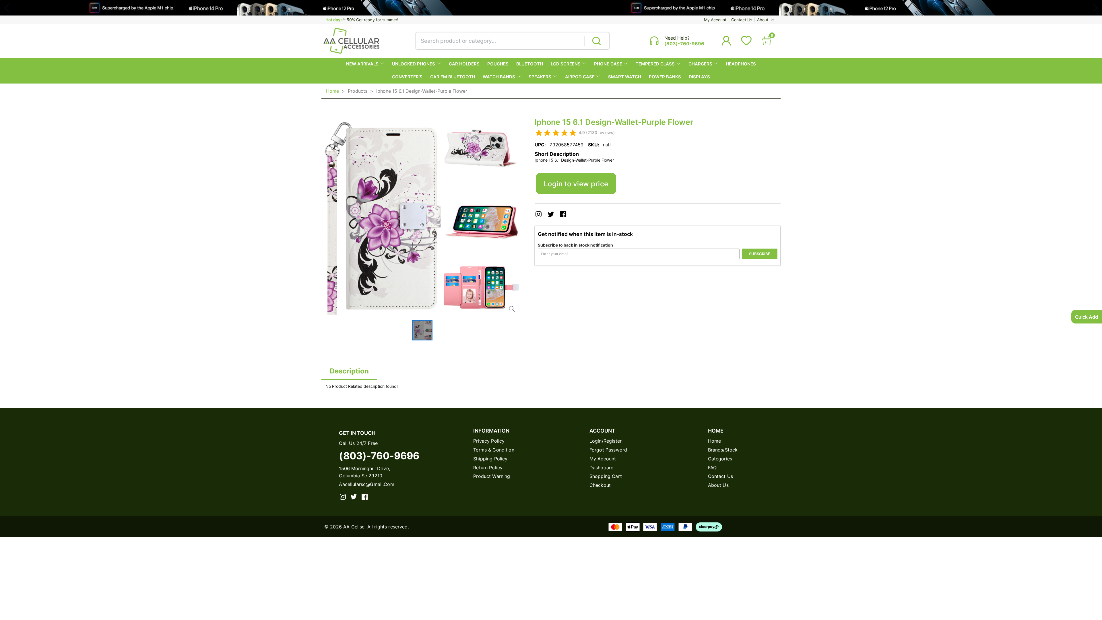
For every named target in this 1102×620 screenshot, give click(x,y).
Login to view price (576, 183)
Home (332, 91)
